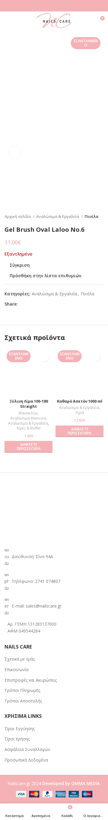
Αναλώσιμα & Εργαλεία (58, 216)
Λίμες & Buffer (28, 428)
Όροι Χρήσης (17, 739)
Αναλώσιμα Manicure (28, 418)
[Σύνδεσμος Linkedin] (43, 304)
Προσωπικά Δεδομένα (26, 760)
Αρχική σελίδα (18, 216)
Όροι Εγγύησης (19, 728)
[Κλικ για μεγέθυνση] (15, 152)
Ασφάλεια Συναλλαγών (27, 749)
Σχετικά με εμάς (19, 659)
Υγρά (79, 412)
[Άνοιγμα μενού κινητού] (7, 20)
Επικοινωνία (16, 669)
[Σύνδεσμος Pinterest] (36, 304)
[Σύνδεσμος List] (54, 581)
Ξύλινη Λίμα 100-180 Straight (28, 404)
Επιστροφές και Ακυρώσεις (30, 680)
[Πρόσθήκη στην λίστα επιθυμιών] (44, 356)
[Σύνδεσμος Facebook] (22, 304)
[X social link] (29, 304)
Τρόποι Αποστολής (23, 701)
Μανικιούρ (28, 413)
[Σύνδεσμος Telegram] (50, 304)
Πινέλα (91, 216)
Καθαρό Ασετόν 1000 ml (79, 401)
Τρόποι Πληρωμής (22, 690)
